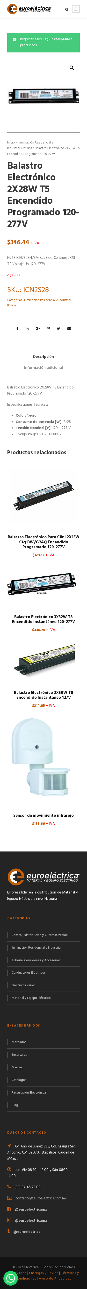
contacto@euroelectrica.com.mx (40, 1198)
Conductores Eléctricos (29, 973)
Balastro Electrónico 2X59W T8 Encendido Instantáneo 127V (43, 695)
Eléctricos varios (24, 985)
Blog (15, 1105)
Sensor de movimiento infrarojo (43, 815)
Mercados (19, 1042)
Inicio (11, 142)
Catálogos (19, 1080)
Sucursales (19, 1055)
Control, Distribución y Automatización (40, 935)
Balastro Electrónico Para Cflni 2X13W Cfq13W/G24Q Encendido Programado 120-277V (44, 542)
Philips (27, 148)
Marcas (17, 1067)
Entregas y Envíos (43, 1273)
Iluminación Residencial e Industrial (47, 300)
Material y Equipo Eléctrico (31, 998)
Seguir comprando (57, 39)
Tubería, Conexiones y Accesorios (36, 960)
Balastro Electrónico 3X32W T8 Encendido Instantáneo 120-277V (43, 619)
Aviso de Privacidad (55, 1278)
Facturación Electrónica (29, 1092)
